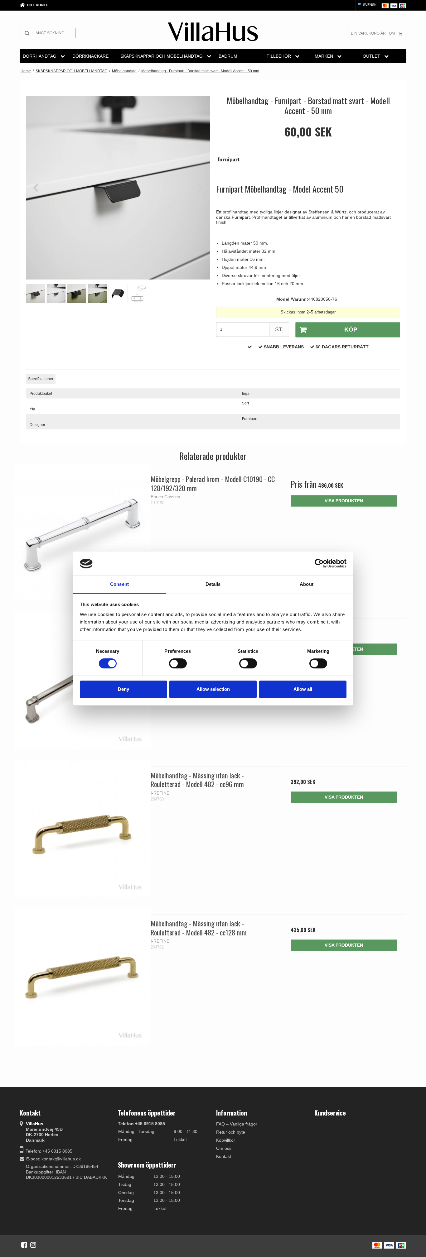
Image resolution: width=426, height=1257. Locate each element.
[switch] (178, 663)
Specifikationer (40, 379)
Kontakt (223, 1156)
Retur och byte (230, 1132)
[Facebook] (24, 1244)
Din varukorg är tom (373, 33)
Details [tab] (213, 584)
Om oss (223, 1148)
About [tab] (306, 584)
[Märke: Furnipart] (231, 163)
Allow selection (213, 689)
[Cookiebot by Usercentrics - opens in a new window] (319, 563)
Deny (123, 689)
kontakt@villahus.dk (61, 1158)
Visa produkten (344, 500)
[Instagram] (33, 1244)
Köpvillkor (225, 1140)
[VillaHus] (213, 31)
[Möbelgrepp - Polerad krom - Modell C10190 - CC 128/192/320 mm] (82, 532)
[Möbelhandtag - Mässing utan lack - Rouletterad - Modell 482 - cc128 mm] (82, 976)
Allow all (302, 689)
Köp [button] (350, 329)
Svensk (369, 5)
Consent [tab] (119, 584)
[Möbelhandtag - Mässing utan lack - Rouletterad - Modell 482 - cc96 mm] (82, 828)
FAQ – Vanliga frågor (236, 1123)
